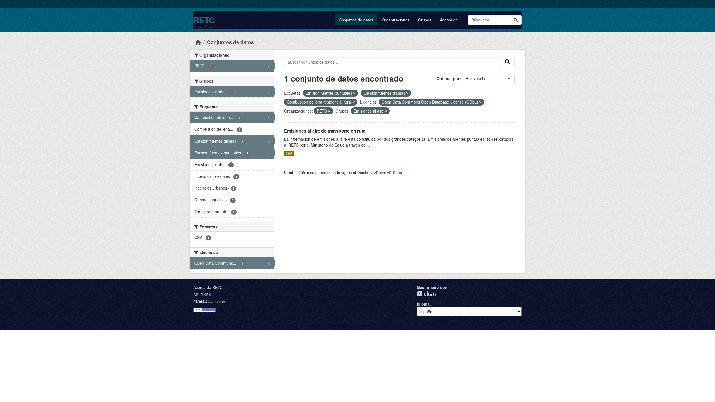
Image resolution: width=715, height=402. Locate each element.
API (376, 172)
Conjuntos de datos (356, 20)
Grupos (424, 20)
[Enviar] (515, 20)
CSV (289, 153)
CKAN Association (209, 302)
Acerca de (449, 20)
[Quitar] (354, 93)
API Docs (394, 172)
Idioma (423, 304)
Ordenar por (448, 78)
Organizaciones (395, 20)
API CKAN (202, 294)
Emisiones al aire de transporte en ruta (325, 131)
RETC (204, 20)
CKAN (426, 294)
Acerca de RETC (208, 287)
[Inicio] (198, 42)
